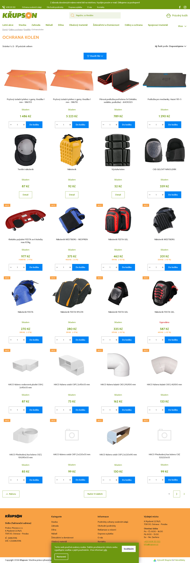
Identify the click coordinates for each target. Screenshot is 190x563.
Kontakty (100, 7)
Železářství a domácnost (62, 537)
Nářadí (54, 533)
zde (105, 550)
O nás (89, 7)
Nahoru (12, 494)
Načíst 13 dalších (95, 494)
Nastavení (61, 556)
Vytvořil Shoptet (164, 560)
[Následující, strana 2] (176, 494)
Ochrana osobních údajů (32, 7)
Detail (25, 194)
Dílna (53, 529)
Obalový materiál (59, 541)
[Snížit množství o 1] (11, 124)
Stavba (54, 522)
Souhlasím (129, 549)
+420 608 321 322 (152, 541)
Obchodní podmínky (55, 7)
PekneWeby (179, 560)
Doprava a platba (75, 7)
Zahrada (55, 526)
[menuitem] (9, 25)
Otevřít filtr (95, 56)
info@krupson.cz (151, 544)
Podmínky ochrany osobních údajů (113, 522)
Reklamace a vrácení (107, 529)
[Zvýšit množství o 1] (24, 124)
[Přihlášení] (158, 15)
